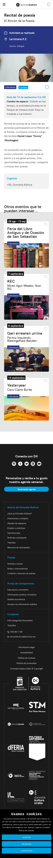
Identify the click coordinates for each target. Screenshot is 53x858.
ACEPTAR (26, 837)
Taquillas (11, 625)
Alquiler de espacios (16, 523)
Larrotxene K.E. (18, 39)
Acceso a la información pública (22, 604)
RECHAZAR (26, 844)
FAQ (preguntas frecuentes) (20, 620)
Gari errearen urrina (24, 336)
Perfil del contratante (16, 537)
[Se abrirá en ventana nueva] (14, 463)
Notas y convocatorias (17, 568)
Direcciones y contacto (17, 518)
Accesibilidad (26, 652)
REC (24, 284)
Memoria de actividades (18, 547)
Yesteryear (19, 387)
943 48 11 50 (15, 631)
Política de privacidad (26, 663)
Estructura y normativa (17, 589)
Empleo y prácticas (16, 527)
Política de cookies (26, 657)
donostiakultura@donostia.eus (23, 636)
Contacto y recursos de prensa (21, 573)
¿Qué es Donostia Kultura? (19, 513)
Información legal (26, 647)
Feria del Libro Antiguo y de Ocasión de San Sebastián (25, 232)
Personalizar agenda (26, 489)
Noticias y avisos (15, 563)
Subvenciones (13, 532)
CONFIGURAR (26, 850)
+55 (9, 184)
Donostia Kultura (22, 184)
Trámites (11, 542)
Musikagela (11, 140)
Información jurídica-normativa (21, 594)
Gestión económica (16, 599)
